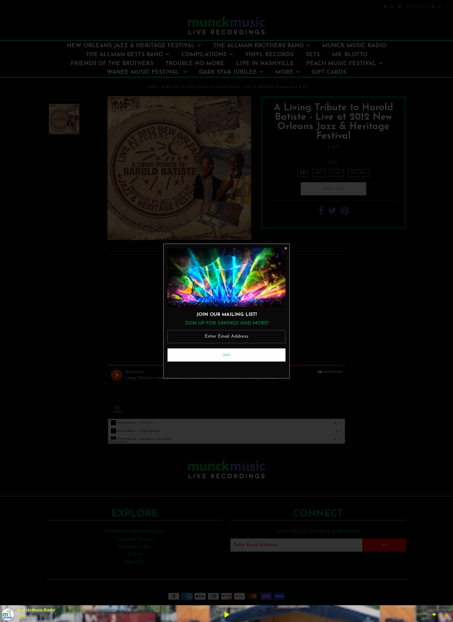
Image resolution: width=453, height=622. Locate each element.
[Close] (285, 248)
